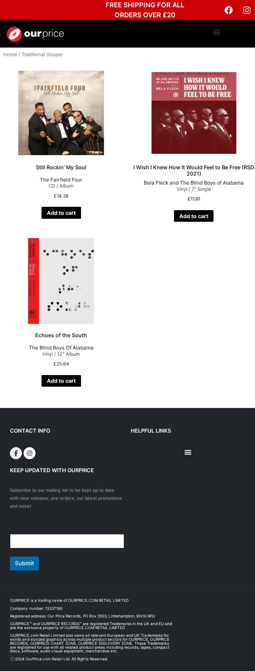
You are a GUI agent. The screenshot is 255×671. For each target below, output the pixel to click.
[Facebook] (228, 10)
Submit (24, 563)
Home (10, 55)
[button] (216, 32)
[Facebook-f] (16, 453)
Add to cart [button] (61, 212)
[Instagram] (246, 10)
